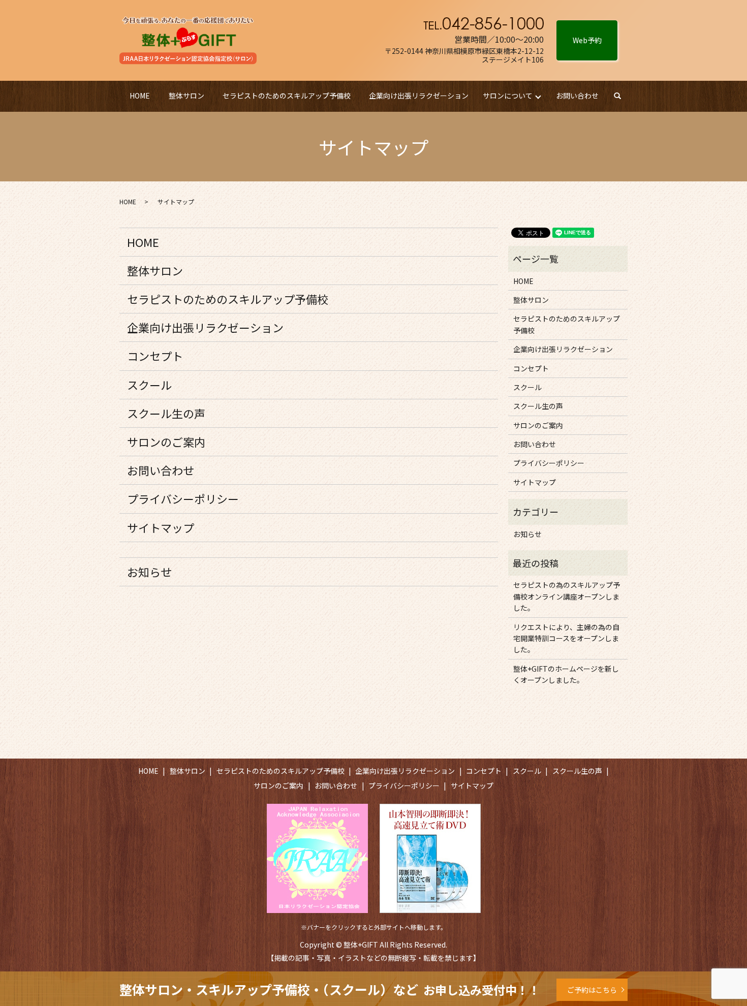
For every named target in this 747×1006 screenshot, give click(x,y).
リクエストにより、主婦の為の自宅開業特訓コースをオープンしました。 (566, 638)
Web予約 (587, 40)
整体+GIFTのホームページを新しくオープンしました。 (566, 674)
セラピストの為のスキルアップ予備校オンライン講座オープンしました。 (566, 596)
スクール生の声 (166, 413)
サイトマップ (160, 527)
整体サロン (186, 95)
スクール (149, 384)
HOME (140, 95)
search (622, 96)
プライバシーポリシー (183, 498)
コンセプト (155, 356)
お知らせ (149, 571)
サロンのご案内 (166, 441)
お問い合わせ (577, 95)
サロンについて (508, 95)
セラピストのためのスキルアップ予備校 (287, 95)
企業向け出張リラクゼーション (419, 95)
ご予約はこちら (592, 990)
